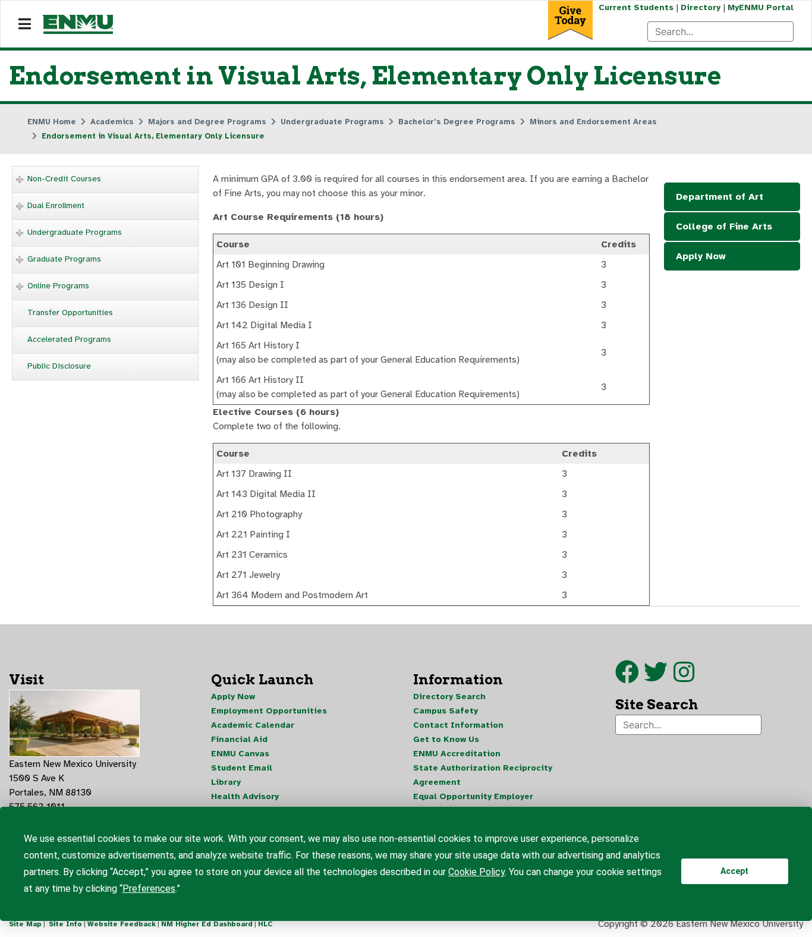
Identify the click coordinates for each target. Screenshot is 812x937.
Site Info (65, 924)
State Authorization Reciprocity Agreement (482, 775)
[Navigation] (24, 24)
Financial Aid (239, 739)
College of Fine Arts (724, 226)
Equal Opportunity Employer (473, 796)
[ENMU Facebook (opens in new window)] (627, 678)
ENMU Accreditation (457, 754)
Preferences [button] (148, 888)
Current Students (636, 7)
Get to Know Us (446, 739)
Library (226, 782)
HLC (265, 924)
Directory (700, 7)
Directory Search (449, 696)
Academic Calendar (252, 725)
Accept (734, 871)
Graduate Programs (64, 259)
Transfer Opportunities (70, 312)
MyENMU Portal (761, 7)
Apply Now (701, 256)
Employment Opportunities (269, 711)
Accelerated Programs (69, 339)
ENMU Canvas (240, 754)
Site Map (25, 924)
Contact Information (458, 725)
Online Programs (58, 286)
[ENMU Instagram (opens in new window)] (683, 678)
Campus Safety (445, 711)
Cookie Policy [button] (476, 872)
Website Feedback (121, 924)
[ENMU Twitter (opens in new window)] (658, 678)
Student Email (241, 768)
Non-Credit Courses (64, 179)
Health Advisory (245, 796)
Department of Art (719, 197)
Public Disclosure (59, 366)
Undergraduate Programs (74, 232)
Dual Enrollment (55, 205)
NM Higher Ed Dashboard (207, 924)
